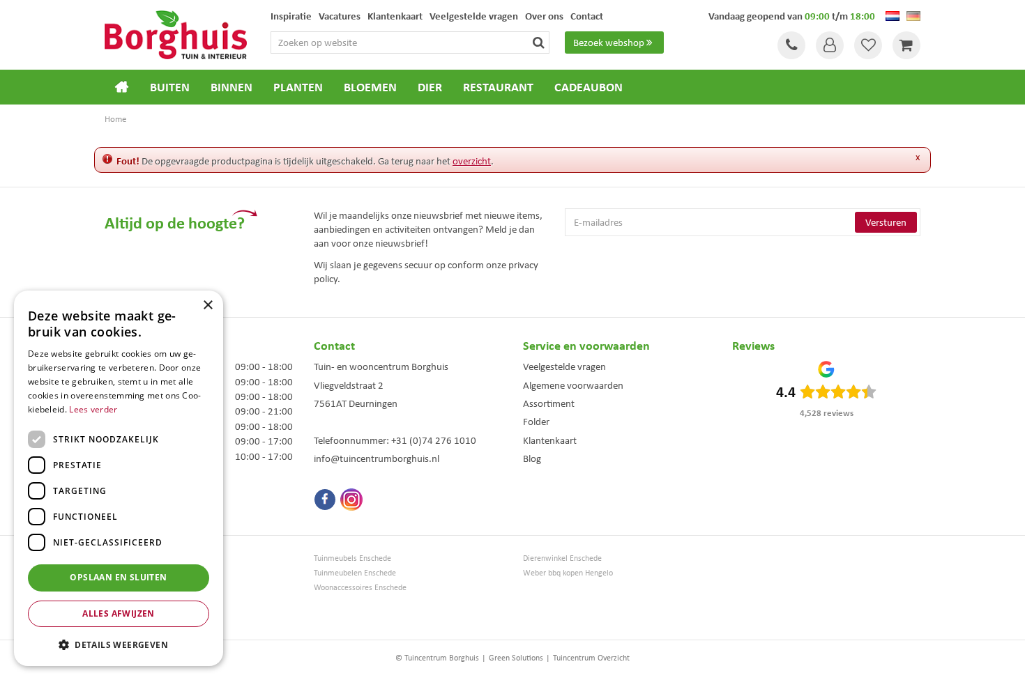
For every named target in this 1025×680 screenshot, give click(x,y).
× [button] (207, 305)
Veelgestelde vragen (564, 366)
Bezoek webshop (608, 42)
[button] (118, 644)
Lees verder (93, 409)
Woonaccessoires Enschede (360, 587)
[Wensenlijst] (868, 45)
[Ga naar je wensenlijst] (868, 45)
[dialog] (118, 478)
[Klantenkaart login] (830, 45)
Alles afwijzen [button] (118, 613)
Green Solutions (516, 657)
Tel (791, 45)
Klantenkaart (550, 440)
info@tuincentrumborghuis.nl (376, 458)
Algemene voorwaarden (573, 385)
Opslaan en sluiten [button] (118, 577)
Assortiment (549, 403)
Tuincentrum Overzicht (591, 657)
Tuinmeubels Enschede (352, 558)
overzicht (472, 161)
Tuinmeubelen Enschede (355, 573)
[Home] (122, 87)
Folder (536, 421)
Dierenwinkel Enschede (562, 558)
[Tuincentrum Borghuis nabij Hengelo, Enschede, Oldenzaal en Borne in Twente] (176, 33)
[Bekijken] (906, 45)
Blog (532, 458)
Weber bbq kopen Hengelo (568, 573)
